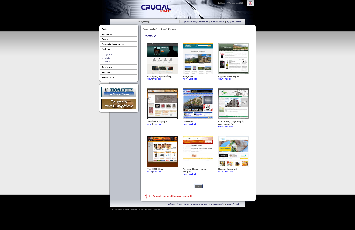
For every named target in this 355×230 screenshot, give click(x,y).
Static (107, 58)
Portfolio (106, 49)
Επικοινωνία (217, 22)
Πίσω (178, 204)
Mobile (108, 61)
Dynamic (109, 54)
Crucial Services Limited (133, 209)
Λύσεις (105, 39)
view (149, 79)
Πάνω (171, 204)
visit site (157, 79)
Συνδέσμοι (107, 72)
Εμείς (104, 29)
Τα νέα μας (107, 67)
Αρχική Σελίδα (234, 22)
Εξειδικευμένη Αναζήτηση (195, 22)
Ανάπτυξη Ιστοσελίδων (113, 44)
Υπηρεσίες (107, 34)
